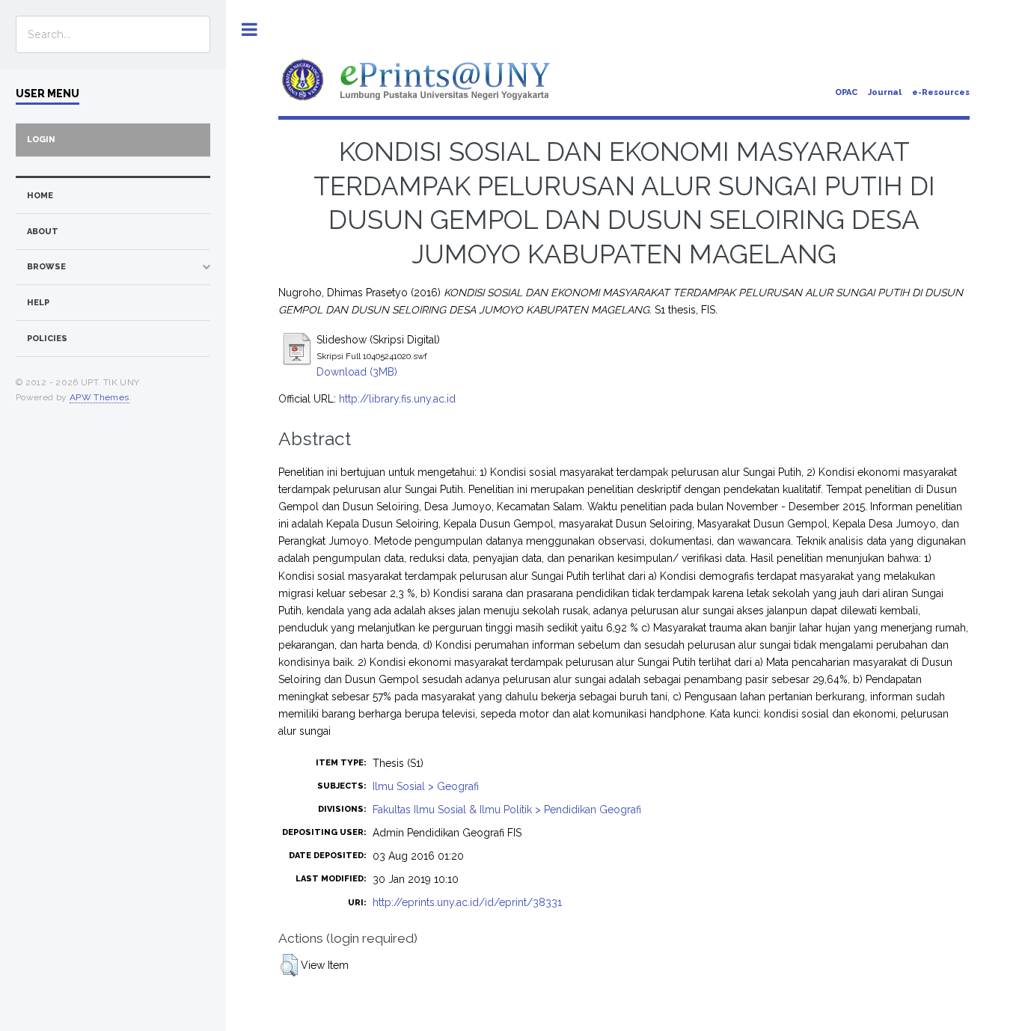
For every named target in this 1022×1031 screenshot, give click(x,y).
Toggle (249, 29)
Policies (47, 338)
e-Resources (941, 92)
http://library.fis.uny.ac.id (397, 399)
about (42, 231)
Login (41, 139)
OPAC (846, 92)
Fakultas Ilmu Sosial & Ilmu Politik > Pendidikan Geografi (507, 810)
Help (38, 303)
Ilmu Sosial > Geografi (426, 786)
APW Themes (99, 397)
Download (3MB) (356, 372)
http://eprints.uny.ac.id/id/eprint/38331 (467, 902)
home (40, 196)
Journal (885, 92)
